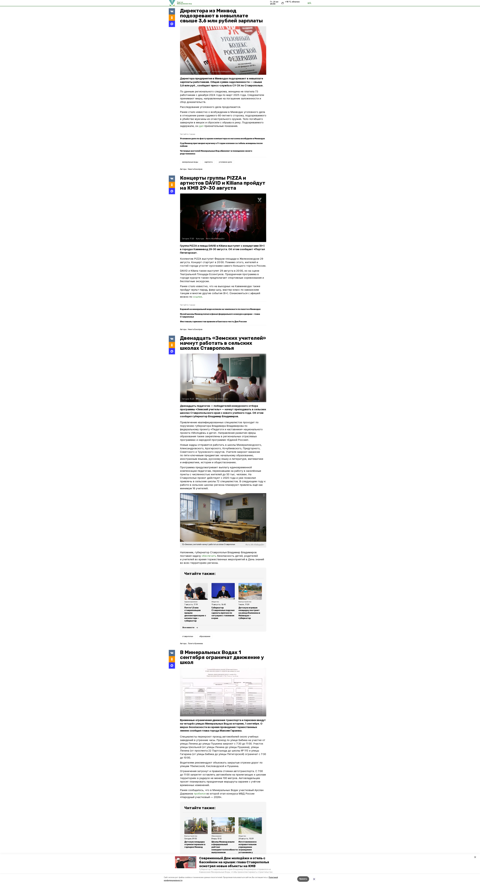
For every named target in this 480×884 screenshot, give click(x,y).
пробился (200, 793)
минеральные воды (190, 162)
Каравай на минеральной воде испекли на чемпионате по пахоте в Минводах (220, 309)
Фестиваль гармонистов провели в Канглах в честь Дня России (213, 321)
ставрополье (187, 636)
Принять (303, 879)
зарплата (208, 162)
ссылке (197, 296)
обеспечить (209, 555)
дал (201, 126)
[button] (185, 862)
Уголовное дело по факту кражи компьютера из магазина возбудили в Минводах (222, 138)
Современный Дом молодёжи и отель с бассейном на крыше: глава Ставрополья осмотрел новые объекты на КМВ (234, 862)
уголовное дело (225, 162)
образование (204, 636)
